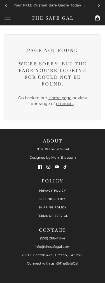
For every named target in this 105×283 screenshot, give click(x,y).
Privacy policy (52, 190)
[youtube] (57, 166)
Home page (59, 97)
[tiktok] (65, 166)
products (65, 103)
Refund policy (52, 199)
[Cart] (97, 18)
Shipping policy (52, 207)
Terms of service (52, 215)
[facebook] (40, 166)
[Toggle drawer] (7, 18)
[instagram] (48, 166)
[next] (99, 5)
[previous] (6, 5)
